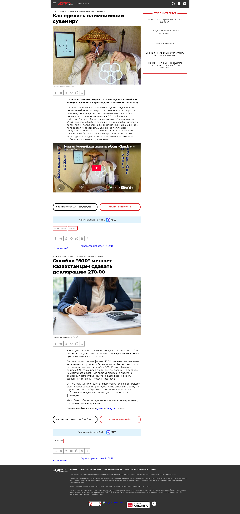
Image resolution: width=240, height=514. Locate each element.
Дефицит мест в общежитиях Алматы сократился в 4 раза (165, 54)
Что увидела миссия (165, 43)
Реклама (73, 469)
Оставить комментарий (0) (120, 207)
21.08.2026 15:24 (59, 256)
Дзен (100, 408)
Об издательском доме (91, 469)
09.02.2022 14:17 (59, 11)
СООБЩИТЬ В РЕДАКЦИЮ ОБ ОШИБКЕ (140, 469)
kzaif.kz (77, 337)
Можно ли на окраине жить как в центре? (165, 20)
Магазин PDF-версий (113, 469)
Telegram (111, 408)
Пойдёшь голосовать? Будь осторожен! (165, 32)
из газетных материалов (63, 86)
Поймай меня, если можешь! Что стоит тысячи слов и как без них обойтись (165, 65)
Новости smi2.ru (62, 248)
